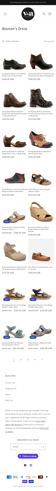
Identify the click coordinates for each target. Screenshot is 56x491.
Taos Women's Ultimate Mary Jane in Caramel (40, 268)
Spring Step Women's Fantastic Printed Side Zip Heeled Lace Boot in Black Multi (40, 114)
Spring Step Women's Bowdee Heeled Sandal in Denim (12, 344)
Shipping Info (11, 388)
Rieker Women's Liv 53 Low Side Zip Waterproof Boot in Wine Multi (14, 190)
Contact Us (9, 383)
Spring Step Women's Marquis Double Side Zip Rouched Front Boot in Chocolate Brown (14, 114)
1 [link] (13, 359)
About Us (9, 400)
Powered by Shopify (36, 486)
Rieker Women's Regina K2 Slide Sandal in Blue (39, 344)
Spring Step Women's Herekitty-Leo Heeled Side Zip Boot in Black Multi (41, 75)
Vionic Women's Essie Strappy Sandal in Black (39, 190)
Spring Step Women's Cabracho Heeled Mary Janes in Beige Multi (14, 152)
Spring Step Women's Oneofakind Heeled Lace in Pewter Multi (14, 75)
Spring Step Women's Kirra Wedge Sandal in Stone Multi (14, 306)
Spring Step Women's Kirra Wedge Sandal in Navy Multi (40, 306)
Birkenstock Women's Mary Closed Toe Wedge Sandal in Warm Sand (14, 268)
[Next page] (42, 360)
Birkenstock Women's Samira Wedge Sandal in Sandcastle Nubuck (38, 229)
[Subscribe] (43, 447)
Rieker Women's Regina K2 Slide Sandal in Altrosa (13, 228)
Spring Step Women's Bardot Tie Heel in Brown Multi (39, 152)
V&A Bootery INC (23, 486)
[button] (5, 14)
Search (8, 394)
